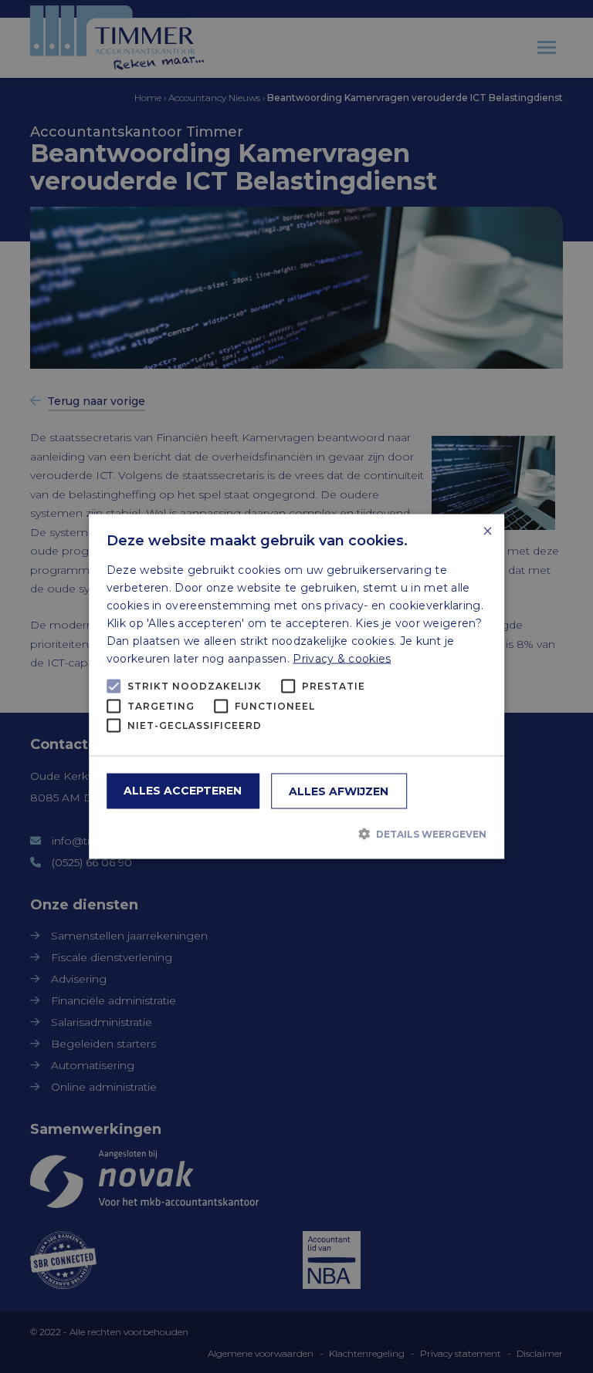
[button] (297, 834)
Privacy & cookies (342, 659)
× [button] (487, 532)
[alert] (296, 686)
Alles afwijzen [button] (338, 791)
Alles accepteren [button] (183, 790)
